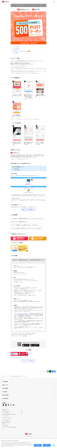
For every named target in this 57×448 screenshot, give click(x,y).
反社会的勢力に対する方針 (6, 422)
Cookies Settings (53, 445)
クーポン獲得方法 (16, 48)
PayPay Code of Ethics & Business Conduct (8, 414)
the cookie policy (20, 444)
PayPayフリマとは (16, 49)
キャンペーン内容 (16, 46)
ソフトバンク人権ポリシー (6, 412)
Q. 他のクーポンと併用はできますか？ (19, 221)
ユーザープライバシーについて (7, 417)
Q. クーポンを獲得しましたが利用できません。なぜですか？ (24, 225)
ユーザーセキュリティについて (7, 419)
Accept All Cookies (38, 445)
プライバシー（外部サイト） (34, 327)
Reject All (46, 445)
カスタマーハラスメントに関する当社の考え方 (9, 427)
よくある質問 (15, 52)
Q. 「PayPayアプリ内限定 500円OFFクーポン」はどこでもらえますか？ (27, 218)
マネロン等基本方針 (5, 425)
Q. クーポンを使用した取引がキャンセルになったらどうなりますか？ (26, 228)
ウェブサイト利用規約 (5, 420)
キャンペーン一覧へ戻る (29, 360)
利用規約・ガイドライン (6, 409)
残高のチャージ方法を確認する (28, 209)
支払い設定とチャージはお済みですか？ (20, 51)
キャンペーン (7, 376)
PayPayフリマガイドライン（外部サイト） (21, 313)
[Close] (55, 440)
